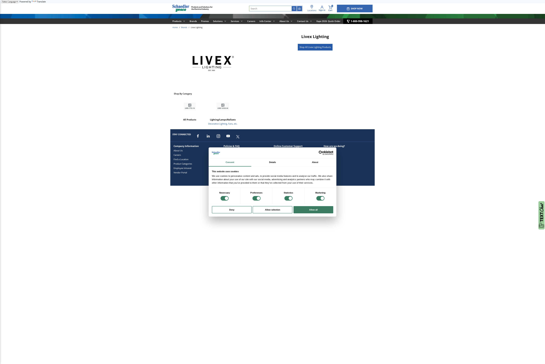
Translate (41, 1)
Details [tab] (272, 162)
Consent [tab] (230, 162)
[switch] (256, 198)
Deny (231, 210)
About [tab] (315, 162)
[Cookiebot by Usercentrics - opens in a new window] (320, 153)
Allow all (313, 210)
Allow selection (272, 210)
